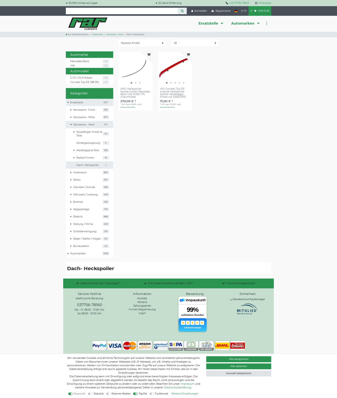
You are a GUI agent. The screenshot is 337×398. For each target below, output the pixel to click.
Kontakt (142, 298)
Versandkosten (127, 107)
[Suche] (182, 11)
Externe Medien (121, 393)
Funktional (161, 393)
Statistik (99, 393)
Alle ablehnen (238, 366)
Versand (142, 302)
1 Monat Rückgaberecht (240, 283)
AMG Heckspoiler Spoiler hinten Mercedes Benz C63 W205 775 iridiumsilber (135, 93)
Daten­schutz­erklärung (177, 387)
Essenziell (79, 393)
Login (142, 313)
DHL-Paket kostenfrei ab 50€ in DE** (170, 283)
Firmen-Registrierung (142, 309)
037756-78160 (89, 305)
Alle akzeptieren (239, 359)
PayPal (143, 393)
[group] (135, 68)
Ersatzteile (209, 23)
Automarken (243, 23)
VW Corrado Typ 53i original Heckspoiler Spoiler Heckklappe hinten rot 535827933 (173, 93)
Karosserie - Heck (114, 34)
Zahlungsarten (142, 305)
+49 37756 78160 (239, 3)
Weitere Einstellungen (185, 393)
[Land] (236, 11)
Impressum (188, 383)
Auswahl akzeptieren (238, 373)
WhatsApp (264, 3)
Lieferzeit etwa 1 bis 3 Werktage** (100, 283)
